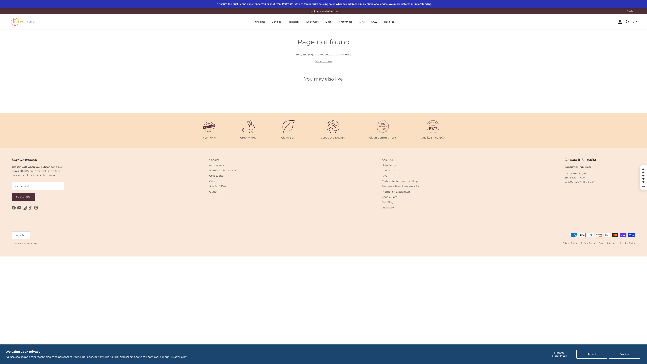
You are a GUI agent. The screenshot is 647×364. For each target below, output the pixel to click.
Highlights (259, 21)
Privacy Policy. (178, 356)
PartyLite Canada (28, 243)
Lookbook (388, 207)
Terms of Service (607, 243)
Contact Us (389, 170)
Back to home (323, 61)
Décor (329, 21)
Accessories (216, 165)
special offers (326, 11)
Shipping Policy (627, 243)
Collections (216, 175)
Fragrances (345, 21)
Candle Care (389, 197)
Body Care (312, 21)
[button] (643, 177)
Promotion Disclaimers (396, 191)
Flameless (294, 21)
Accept (592, 354)
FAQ (385, 175)
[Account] (619, 22)
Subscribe (23, 196)
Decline (624, 354)
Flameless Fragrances (222, 170)
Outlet (213, 191)
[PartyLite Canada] (22, 22)
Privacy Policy (570, 243)
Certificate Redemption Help (400, 181)
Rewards (389, 21)
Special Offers (217, 186)
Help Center (389, 165)
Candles (276, 21)
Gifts (362, 21)
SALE (374, 21)
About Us (387, 159)
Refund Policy (588, 243)
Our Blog (387, 202)
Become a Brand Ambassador (400, 186)
